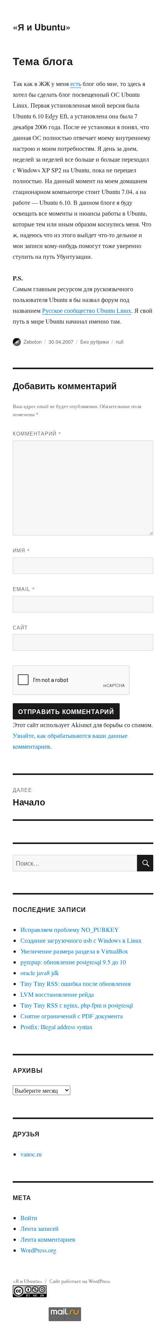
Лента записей (39, 1228)
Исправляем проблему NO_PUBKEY (69, 929)
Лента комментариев (47, 1239)
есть (75, 83)
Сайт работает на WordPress (79, 1281)
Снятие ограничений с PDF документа (71, 1016)
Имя (21, 550)
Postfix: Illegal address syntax (56, 1027)
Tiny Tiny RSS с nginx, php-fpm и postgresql (76, 1005)
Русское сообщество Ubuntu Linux (86, 310)
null (120, 341)
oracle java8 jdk (39, 973)
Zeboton (33, 341)
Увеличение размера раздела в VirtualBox (74, 951)
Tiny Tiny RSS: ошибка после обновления (75, 983)
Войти (28, 1218)
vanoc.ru (31, 1154)
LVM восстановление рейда (57, 994)
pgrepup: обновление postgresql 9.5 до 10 (73, 962)
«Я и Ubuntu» (42, 26)
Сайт (20, 627)
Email (24, 589)
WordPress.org (38, 1250)
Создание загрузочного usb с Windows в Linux (81, 940)
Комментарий (37, 433)
